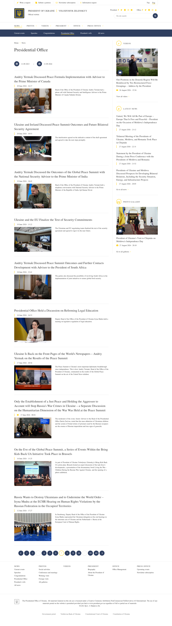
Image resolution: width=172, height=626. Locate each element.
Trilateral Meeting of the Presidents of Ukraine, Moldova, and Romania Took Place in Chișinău (136, 139)
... (38, 553)
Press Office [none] (95, 26)
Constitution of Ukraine (121, 614)
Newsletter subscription (67, 2)
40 (96, 553)
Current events (19, 33)
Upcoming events (143, 569)
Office (115, 566)
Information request (89, 2)
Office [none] (77, 26)
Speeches (34, 33)
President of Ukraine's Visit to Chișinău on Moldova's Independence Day (136, 240)
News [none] (17, 26)
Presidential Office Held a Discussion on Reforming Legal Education (56, 310)
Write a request (25, 2)
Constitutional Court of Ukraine (96, 614)
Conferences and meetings (48, 572)
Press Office (143, 566)
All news (101, 33)
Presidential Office (67, 33)
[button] (122, 10)
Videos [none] (45, 26)
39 (90, 553)
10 (79, 553)
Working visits (44, 575)
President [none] (61, 26)
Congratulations (49, 33)
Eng (153, 2)
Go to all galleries (123, 251)
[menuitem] (19, 25)
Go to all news (121, 189)
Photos (42, 566)
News (24, 43)
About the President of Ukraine (96, 573)
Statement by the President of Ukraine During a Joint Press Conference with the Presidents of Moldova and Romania (135, 156)
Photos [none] (31, 26)
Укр (148, 2)
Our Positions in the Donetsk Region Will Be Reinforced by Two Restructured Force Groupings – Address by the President (137, 82)
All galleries (43, 582)
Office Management (119, 569)
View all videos (122, 96)
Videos (67, 566)
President (93, 566)
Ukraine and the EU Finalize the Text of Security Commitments (53, 220)
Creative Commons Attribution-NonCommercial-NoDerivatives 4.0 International (117, 601)
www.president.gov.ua (97, 603)
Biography (91, 569)
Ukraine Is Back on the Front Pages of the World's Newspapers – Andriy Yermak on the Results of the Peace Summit (58, 356)
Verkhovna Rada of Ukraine (70, 614)
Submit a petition (44, 2)
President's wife (86, 33)
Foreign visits (43, 579)
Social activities (44, 569)
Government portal (49, 614)
